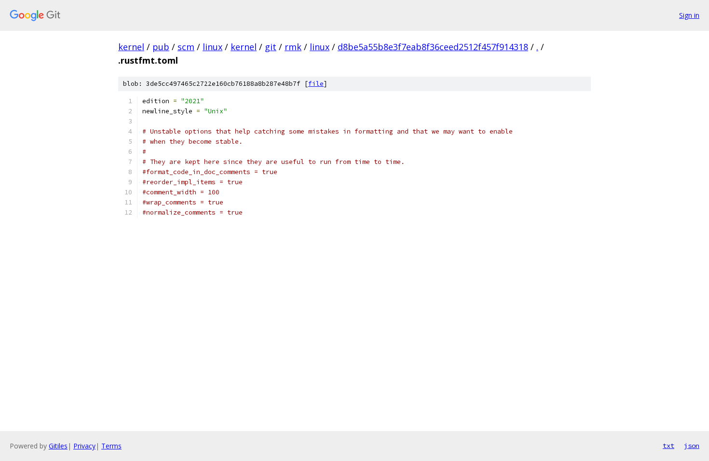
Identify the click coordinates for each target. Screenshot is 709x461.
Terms (111, 445)
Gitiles (58, 445)
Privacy (84, 445)
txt (668, 445)
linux (212, 47)
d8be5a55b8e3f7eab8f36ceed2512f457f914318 (433, 47)
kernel (131, 47)
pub (160, 47)
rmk (293, 47)
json (691, 445)
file (316, 84)
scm (185, 47)
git (270, 47)
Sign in (689, 15)
